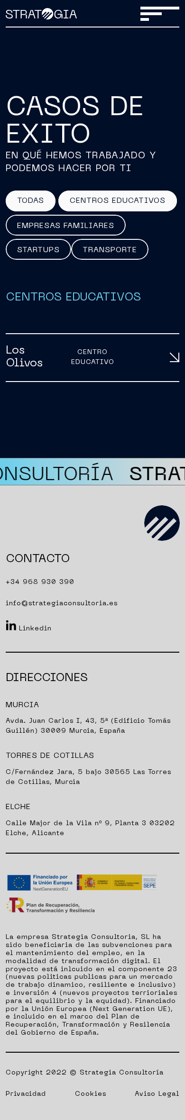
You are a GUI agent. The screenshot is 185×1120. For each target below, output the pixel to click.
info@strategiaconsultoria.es (62, 604)
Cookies (90, 1094)
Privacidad (26, 1094)
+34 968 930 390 (40, 582)
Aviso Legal (157, 1094)
